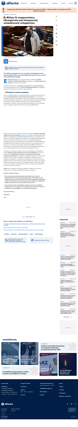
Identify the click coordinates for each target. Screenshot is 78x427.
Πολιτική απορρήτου (15, 408)
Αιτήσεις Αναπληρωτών (45, 385)
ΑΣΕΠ (22, 391)
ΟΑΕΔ (25, 391)
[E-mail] (56, 45)
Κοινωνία (71, 3)
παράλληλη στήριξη (39, 234)
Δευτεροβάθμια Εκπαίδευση (7, 390)
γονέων (14, 103)
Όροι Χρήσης (4, 408)
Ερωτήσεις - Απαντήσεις (65, 396)
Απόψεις (61, 386)
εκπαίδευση (10, 339)
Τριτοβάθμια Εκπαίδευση (46, 388)
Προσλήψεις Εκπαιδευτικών (46, 383)
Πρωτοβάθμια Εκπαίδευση (7, 388)
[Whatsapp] (56, 41)
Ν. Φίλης (7, 85)
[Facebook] (56, 25)
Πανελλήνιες (55, 3)
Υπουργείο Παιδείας (44, 3)
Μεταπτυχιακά (43, 391)
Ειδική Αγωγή (14, 392)
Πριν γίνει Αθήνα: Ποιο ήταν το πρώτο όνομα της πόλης (16, 227)
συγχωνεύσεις (13, 234)
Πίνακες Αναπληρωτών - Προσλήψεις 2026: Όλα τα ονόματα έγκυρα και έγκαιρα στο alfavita (24, 230)
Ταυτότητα (13, 410)
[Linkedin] (56, 33)
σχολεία (31, 234)
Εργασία (63, 3)
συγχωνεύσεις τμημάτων (23, 234)
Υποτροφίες (3, 394)
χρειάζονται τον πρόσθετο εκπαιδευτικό (19, 136)
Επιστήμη (61, 389)
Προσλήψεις (30, 391)
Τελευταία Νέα (24, 3)
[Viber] (56, 37)
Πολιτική (42, 394)
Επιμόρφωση (62, 393)
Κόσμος (61, 383)
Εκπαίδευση (33, 3)
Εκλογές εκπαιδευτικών (12, 394)
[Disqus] (29, 262)
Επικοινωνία (4, 410)
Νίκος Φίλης (6, 234)
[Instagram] (71, 404)
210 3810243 (71, 410)
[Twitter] (56, 29)
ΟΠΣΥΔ (52, 385)
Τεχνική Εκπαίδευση (5, 392)
